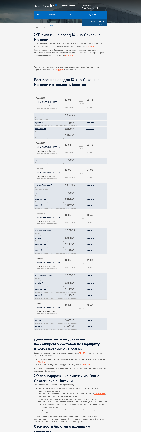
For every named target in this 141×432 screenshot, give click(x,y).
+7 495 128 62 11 (97, 22)
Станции (73, 15)
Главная (37, 26)
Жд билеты (93, 15)
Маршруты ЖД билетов (50, 26)
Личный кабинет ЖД (90, 8)
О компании (86, 5)
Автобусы (52, 15)
